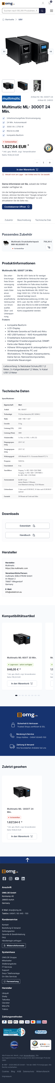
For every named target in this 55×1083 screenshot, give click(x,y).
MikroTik (5, 1006)
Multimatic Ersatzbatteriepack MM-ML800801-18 (25, 242)
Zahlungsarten (8, 931)
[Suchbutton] (42, 10)
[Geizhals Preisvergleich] (41, 1032)
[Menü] (49, 1041)
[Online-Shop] (49, 10)
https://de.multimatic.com (16, 568)
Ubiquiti (5, 993)
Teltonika (6, 999)
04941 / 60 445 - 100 (18, 913)
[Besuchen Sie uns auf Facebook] (4, 878)
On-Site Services (9, 976)
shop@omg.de (15, 910)
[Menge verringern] (37, 162)
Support (5, 970)
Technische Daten (44, 220)
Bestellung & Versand (11, 928)
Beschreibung (24, 220)
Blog (13, 1071)
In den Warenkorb (26, 169)
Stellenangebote (9, 964)
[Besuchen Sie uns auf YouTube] (17, 878)
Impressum (7, 1076)
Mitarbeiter (7, 960)
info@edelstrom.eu (13, 592)
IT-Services (7, 967)
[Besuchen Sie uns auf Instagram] (10, 878)
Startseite (9, 19)
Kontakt (5, 925)
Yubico (5, 1009)
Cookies (5, 1071)
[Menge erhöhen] (50, 162)
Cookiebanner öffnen (15, 206)
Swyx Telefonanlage (11, 973)
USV (20, 19)
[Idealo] (14, 1045)
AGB (19, 1071)
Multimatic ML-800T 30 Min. (22, 657)
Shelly (4, 996)
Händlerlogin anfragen (11, 940)
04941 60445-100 (38, 737)
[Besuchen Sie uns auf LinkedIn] (23, 878)
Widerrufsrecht (42, 1071)
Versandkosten (29, 1055)
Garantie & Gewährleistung (13, 934)
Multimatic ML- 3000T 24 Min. (20, 810)
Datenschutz (28, 1071)
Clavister (6, 1003)
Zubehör (9, 220)
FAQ (4, 937)
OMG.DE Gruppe (9, 957)
